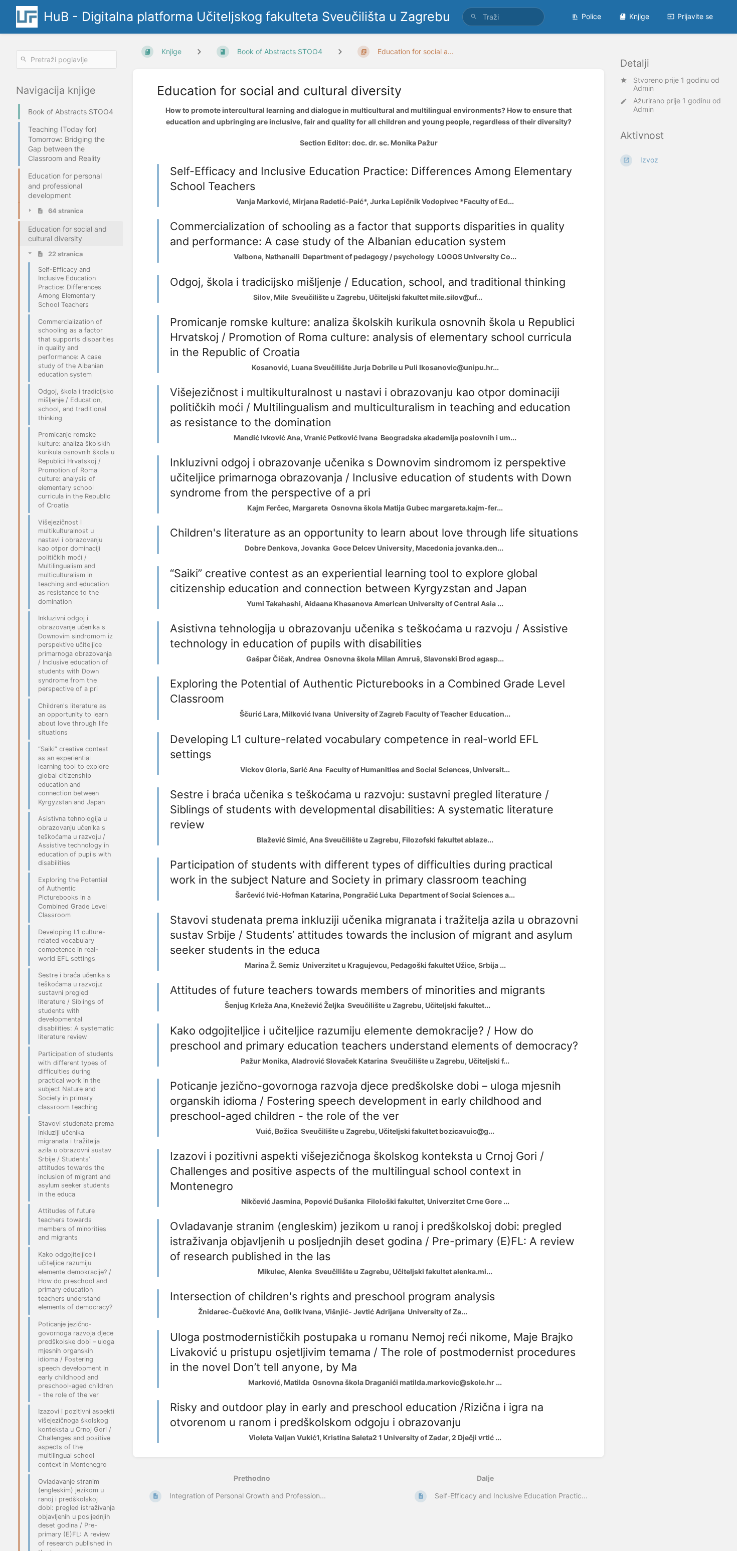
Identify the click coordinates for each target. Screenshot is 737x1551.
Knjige (639, 16)
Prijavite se (695, 16)
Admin (643, 88)
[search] (503, 17)
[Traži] (473, 17)
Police (591, 16)
